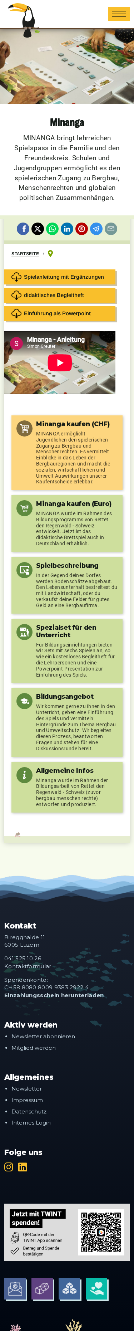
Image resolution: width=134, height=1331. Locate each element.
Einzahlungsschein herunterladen (54, 995)
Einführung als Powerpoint (57, 313)
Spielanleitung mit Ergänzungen (64, 277)
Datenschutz (28, 1111)
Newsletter (26, 1088)
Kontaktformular (27, 966)
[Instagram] (8, 1167)
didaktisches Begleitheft (54, 295)
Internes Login (31, 1122)
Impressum (27, 1100)
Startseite (25, 253)
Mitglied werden (33, 1047)
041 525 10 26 (22, 958)
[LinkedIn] (22, 1167)
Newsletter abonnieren (43, 1036)
